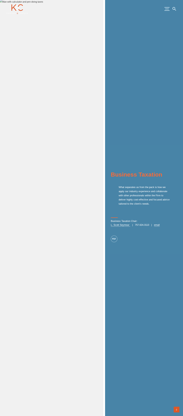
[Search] (174, 8)
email (157, 225)
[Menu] (167, 9)
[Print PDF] (114, 239)
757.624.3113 (142, 225)
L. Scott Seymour (120, 225)
